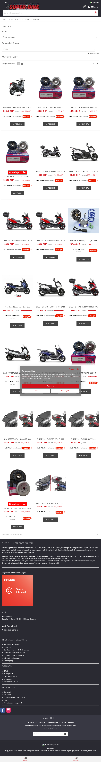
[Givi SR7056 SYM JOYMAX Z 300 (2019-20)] (17, 419)
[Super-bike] (21, 7)
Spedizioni (7, 647)
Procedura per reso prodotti (13, 703)
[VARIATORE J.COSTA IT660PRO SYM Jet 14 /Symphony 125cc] (83, 353)
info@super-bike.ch (10, 626)
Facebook (2, 710)
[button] (50, 26)
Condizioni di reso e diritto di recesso (16, 650)
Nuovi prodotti (8, 674)
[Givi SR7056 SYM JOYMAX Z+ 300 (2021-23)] (50, 419)
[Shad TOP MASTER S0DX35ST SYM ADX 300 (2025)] (50, 151)
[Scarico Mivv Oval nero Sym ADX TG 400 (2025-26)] (17, 87)
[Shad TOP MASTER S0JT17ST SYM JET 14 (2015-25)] (50, 286)
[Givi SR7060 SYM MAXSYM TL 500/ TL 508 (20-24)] (50, 483)
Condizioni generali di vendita (14, 655)
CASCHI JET (8, 679)
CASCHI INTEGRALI (11, 676)
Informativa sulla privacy (12, 658)
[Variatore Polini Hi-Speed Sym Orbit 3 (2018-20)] (83, 220)
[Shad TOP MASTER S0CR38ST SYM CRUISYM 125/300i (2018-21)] (83, 286)
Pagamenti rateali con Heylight (14, 573)
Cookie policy (8, 661)
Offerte (6, 671)
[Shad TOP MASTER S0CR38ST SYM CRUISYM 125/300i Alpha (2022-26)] (50, 220)
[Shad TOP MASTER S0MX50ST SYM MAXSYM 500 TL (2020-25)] (17, 353)
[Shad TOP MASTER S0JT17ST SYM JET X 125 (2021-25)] (83, 151)
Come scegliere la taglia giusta (14, 697)
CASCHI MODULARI (11, 682)
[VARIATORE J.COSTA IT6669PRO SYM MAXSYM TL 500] (17, 483)
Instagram (8, 710)
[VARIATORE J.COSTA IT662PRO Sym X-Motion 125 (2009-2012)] (50, 87)
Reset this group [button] (94, 53)
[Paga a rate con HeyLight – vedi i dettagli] (31, 116)
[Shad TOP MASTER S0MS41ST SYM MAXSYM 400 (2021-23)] (50, 353)
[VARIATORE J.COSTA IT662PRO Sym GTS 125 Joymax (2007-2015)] (17, 151)
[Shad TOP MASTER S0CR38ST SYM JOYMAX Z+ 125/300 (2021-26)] (17, 220)
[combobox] (9, 37)
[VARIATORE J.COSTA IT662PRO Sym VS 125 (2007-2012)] (83, 87)
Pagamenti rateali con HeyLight (14, 653)
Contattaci (7, 692)
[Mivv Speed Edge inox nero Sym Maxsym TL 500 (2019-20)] (17, 286)
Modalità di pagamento (11, 644)
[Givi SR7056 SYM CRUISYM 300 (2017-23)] (83, 419)
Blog (5, 700)
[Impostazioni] (88, 7)
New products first (8, 64)
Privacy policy (74, 369)
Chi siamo (7, 695)
